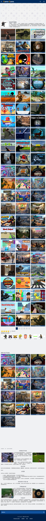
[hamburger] (1, 1)
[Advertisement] (12, 12)
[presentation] (2, 336)
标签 (27, 518)
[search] (44, 512)
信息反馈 (31, 518)
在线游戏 (23, 518)
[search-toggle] (40, 1)
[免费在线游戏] (8, 1)
